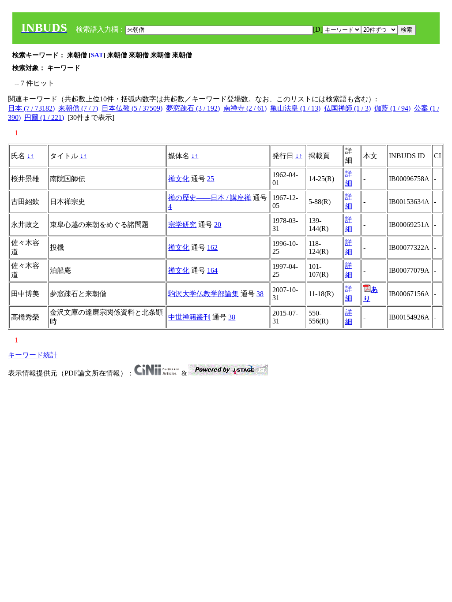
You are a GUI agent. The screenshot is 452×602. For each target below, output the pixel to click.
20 (217, 224)
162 (212, 247)
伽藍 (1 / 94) (392, 108)
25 (210, 178)
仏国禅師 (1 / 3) (347, 108)
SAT (97, 55)
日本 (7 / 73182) (31, 108)
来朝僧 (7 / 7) (78, 108)
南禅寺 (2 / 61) (245, 108)
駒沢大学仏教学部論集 (203, 293)
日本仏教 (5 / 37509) (132, 108)
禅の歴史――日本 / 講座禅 (209, 197)
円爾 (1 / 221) (44, 117)
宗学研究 (182, 224)
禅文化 (178, 178)
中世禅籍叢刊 (189, 317)
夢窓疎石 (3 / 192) (193, 108)
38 (260, 293)
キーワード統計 (32, 355)
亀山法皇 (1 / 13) (295, 108)
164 (212, 270)
